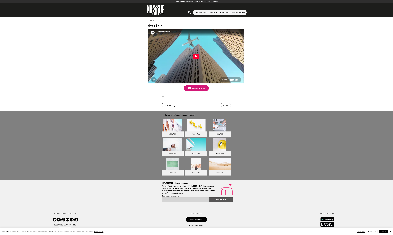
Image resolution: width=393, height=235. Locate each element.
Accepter (383, 232)
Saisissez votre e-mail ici (170, 196)
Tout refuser (372, 232)
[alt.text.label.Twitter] (54, 219)
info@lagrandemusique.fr (196, 225)
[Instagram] (63, 219)
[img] (173, 128)
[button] (155, 20)
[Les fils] (76, 219)
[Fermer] (390, 231)
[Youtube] (67, 219)
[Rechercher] (189, 12)
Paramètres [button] (361, 232)
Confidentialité (98, 232)
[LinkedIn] (72, 219)
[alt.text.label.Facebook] (59, 219)
